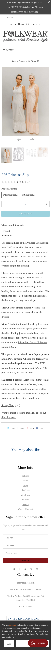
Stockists (25, 490)
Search (26, 504)
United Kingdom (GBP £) (24, 619)
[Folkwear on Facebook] (20, 569)
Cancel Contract (25, 509)
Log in (12, 24)
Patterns (25, 476)
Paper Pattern (10, 195)
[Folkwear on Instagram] (37, 569)
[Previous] (19, 139)
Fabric (25, 480)
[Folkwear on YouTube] (25, 569)
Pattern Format (9, 188)
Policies (25, 499)
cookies (12, 625)
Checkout (36, 24)
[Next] (32, 139)
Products (22, 61)
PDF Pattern (28, 195)
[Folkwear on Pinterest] (31, 569)
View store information (13, 225)
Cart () (24, 24)
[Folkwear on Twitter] (14, 569)
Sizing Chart (7, 405)
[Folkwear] (25, 37)
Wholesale (25, 495)
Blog (25, 485)
